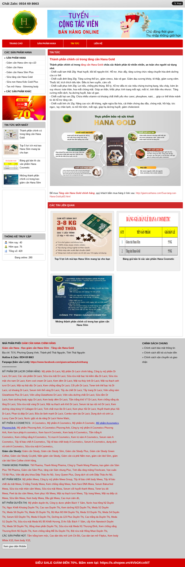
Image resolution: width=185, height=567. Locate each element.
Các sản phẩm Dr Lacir (30, 376)
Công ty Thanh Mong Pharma (82, 465)
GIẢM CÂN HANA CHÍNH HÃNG (38, 343)
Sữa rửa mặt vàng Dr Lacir (31, 404)
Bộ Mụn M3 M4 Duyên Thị (65, 512)
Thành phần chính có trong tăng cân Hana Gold (31, 134)
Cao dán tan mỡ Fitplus (93, 535)
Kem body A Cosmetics (75, 432)
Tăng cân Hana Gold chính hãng (77, 193)
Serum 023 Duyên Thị (18, 517)
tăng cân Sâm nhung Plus (57, 470)
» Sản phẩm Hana (15, 58)
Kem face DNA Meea (83, 484)
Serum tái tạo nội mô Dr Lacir (94, 404)
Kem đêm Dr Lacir (62, 380)
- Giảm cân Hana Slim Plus (19, 72)
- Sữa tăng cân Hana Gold (19, 77)
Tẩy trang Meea (92, 493)
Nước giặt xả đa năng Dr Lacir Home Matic (46, 418)
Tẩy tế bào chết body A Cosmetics (65, 441)
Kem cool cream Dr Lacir (39, 380)
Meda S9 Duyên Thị (17, 526)
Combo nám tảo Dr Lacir (77, 413)
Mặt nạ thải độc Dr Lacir (29, 385)
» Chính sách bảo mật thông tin (158, 348)
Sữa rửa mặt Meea (52, 488)
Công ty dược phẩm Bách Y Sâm (67, 502)
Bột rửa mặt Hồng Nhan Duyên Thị (89, 531)
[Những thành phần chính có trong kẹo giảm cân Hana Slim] (82, 297)
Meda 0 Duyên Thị (40, 517)
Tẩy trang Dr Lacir (92, 390)
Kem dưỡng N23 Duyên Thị (75, 507)
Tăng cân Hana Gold (62, 348)
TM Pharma (36, 465)
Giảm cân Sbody (31, 451)
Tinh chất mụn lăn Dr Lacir (57, 409)
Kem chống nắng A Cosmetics (30, 437)
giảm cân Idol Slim (101, 456)
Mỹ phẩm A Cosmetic (83, 423)
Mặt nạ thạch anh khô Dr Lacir (62, 404)
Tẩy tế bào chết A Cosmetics (30, 441)
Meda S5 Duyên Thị (39, 512)
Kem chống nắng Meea (58, 484)
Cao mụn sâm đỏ (70, 498)
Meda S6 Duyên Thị (17, 512)
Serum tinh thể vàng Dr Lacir (44, 390)
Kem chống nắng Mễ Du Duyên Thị (51, 531)
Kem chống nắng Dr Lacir (56, 385)
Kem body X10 (22, 540)
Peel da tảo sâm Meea (21, 493)
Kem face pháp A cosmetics (22, 432)
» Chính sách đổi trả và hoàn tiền (159, 352)
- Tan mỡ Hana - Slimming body (21, 86)
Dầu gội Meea (52, 498)
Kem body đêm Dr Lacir (55, 399)
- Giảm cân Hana (14, 67)
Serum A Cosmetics (94, 441)
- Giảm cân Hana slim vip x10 (20, 62)
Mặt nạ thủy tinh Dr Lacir (86, 380)
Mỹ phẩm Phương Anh (29, 427)
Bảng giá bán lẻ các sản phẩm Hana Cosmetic (30, 164)
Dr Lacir (12, 376)
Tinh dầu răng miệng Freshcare (88, 470)
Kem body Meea (35, 498)
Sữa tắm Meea (17, 498)
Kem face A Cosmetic (50, 432)
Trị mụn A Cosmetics (59, 437)
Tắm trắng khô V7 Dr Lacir (82, 399)
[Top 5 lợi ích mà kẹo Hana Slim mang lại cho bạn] (82, 234)
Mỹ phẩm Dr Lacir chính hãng (77, 371)
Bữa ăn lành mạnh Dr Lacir (49, 413)
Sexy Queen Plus (64, 474)
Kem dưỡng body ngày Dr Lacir (24, 399)
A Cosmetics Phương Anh (56, 427)
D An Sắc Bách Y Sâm (73, 521)
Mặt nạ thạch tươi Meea (69, 493)
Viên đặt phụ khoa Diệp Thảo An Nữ (34, 474)
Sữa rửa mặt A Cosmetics (39, 446)
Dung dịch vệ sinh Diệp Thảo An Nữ (93, 474)
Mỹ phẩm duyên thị (38, 502)
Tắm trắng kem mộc (37, 535)
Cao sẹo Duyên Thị (50, 507)
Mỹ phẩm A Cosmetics (59, 423)
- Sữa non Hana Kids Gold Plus (21, 82)
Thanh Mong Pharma (55, 465)
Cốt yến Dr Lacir (79, 385)
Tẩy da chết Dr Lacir (71, 390)
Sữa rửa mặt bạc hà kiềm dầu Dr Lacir (87, 376)
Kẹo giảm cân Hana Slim (35, 348)
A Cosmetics (39, 423)
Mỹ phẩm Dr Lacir (51, 371)
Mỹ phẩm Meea (30, 479)
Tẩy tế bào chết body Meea (88, 479)
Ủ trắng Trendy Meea (34, 484)
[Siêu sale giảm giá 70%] (24, 121)
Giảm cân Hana (10, 348)
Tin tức (55, 52)
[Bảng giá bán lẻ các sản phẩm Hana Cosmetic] (148, 234)
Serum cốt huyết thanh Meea (78, 488)
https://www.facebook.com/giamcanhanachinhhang (59, 362)
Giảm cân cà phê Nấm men (75, 456)
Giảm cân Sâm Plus (31, 470)
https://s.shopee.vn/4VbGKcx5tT (125, 562)
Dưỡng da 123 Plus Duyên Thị (68, 517)
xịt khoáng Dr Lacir (18, 390)
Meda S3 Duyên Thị (90, 512)
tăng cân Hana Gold (92, 64)
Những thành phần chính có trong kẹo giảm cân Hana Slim (30, 179)
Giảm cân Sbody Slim (52, 451)
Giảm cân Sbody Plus (76, 451)
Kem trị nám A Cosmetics (84, 437)
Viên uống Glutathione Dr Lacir (45, 395)
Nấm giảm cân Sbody (49, 456)
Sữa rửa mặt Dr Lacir (54, 376)
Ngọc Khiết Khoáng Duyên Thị (22, 507)
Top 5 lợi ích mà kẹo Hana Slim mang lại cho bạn (30, 149)
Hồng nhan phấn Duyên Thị (43, 526)
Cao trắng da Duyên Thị (97, 517)
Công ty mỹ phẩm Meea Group (56, 479)
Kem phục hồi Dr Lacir (84, 409)
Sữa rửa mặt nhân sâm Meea (24, 488)
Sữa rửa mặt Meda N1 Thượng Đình (78, 526)
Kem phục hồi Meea (45, 493)
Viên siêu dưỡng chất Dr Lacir (78, 395)
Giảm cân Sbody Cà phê (23, 456)
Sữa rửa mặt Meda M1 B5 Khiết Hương (39, 521)
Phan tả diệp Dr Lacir (22, 413)
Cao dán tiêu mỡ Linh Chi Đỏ (65, 535)
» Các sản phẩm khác (17, 91)
